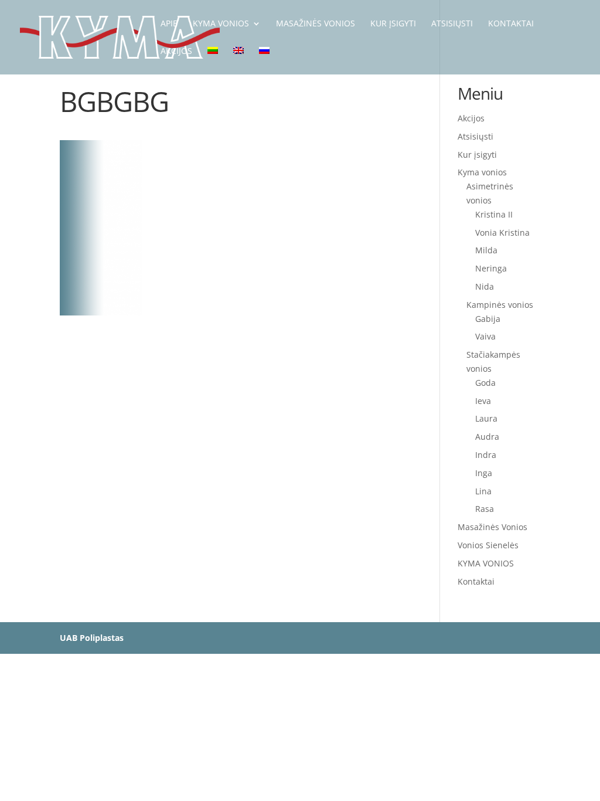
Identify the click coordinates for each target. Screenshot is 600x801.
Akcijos (471, 118)
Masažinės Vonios (315, 24)
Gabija (487, 318)
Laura (486, 418)
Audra (487, 436)
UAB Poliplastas (92, 637)
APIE (169, 24)
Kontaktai (476, 581)
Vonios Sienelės (488, 545)
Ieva (483, 400)
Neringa (491, 268)
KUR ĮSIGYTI (393, 24)
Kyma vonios (482, 172)
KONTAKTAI (511, 24)
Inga (483, 472)
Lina (483, 491)
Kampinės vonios (499, 304)
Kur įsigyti (477, 154)
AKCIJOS (176, 51)
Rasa (484, 508)
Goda (485, 382)
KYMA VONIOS (221, 24)
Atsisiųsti (475, 136)
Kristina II (494, 214)
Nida (484, 286)
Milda (486, 250)
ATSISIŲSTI (452, 24)
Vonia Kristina (502, 232)
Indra (485, 454)
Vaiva (485, 336)
